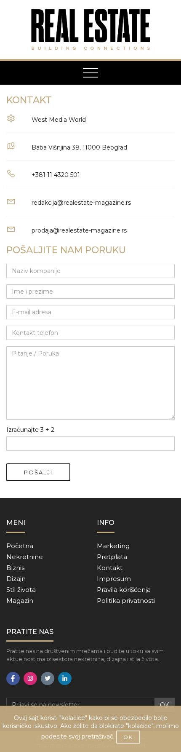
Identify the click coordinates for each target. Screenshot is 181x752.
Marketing (113, 546)
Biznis (15, 568)
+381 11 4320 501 (56, 175)
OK (164, 705)
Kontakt (109, 568)
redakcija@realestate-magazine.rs (81, 202)
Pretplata (112, 557)
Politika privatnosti (126, 601)
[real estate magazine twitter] (47, 678)
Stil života (21, 590)
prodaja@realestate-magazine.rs (79, 230)
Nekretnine (24, 557)
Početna (19, 546)
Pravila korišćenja (124, 590)
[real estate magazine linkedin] (65, 678)
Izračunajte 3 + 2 (30, 430)
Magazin (19, 601)
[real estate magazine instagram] (30, 678)
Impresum (114, 579)
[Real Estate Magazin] (90, 29)
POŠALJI (38, 472)
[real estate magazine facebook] (13, 678)
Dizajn (16, 579)
